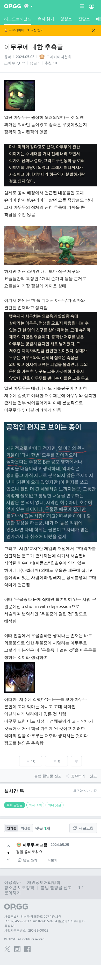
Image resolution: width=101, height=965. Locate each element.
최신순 (25, 828)
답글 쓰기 (30, 860)
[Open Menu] (91, 6)
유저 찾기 (46, 18)
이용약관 (12, 882)
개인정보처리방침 (43, 882)
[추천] (8, 846)
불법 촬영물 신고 (56, 887)
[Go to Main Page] (12, 6)
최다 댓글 (54, 805)
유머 (7, 56)
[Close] (94, 30)
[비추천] (8, 859)
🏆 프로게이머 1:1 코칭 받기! (24, 30)
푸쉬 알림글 (14, 805)
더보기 (52, 860)
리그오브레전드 (17, 18)
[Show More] (28, 6)
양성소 (66, 18)
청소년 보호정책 (19, 887)
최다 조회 (35, 805)
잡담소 (84, 18)
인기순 (11, 828)
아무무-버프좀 (35, 844)
